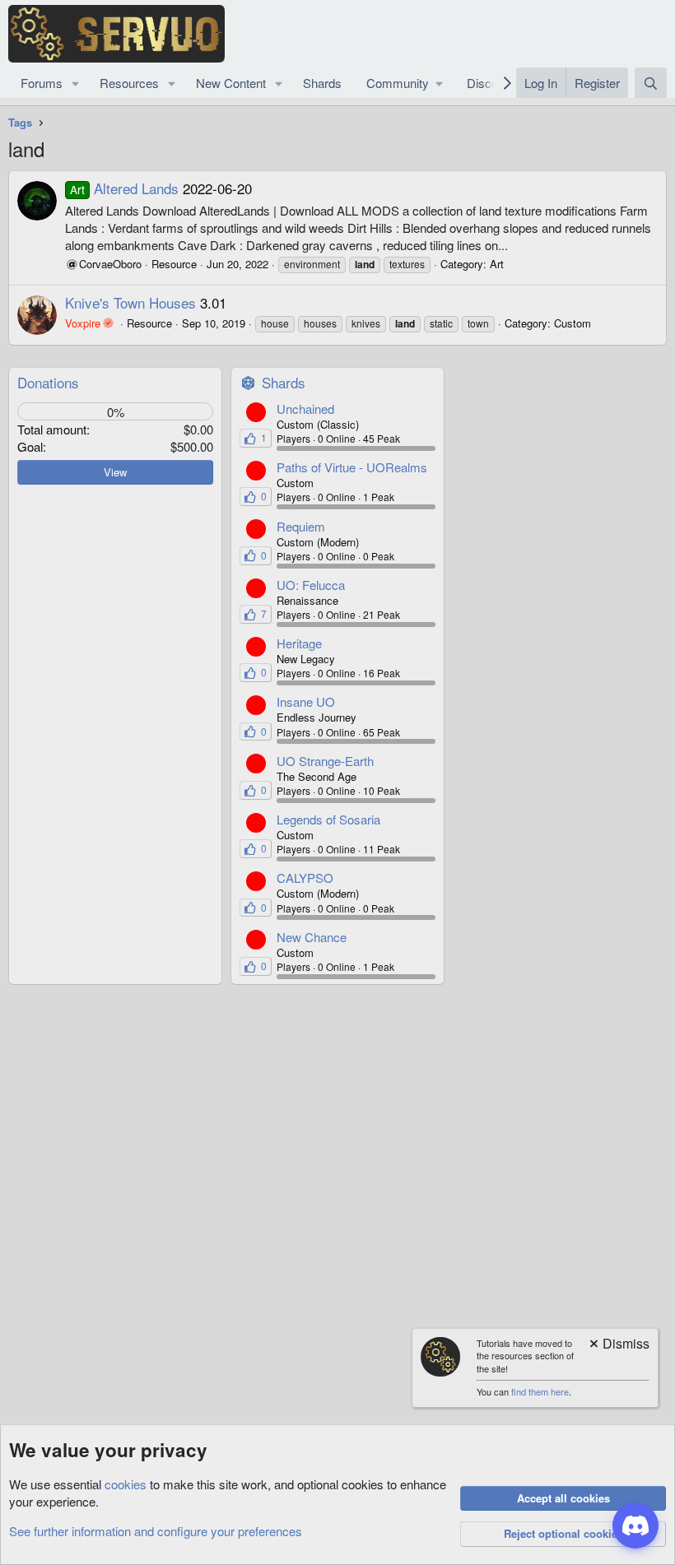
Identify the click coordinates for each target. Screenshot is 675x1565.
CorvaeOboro (110, 264)
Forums (42, 82)
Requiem (301, 526)
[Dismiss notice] (618, 1345)
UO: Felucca (311, 584)
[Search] (651, 82)
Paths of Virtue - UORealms (352, 467)
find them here (540, 1391)
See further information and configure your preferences (155, 1530)
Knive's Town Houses (130, 302)
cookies (126, 1484)
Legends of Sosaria (328, 819)
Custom (572, 323)
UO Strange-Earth (325, 760)
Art (497, 264)
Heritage (299, 643)
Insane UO (306, 701)
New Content (231, 82)
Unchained (305, 408)
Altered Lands (124, 188)
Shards (322, 82)
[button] (75, 82)
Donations (48, 382)
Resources (129, 82)
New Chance (312, 936)
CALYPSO (305, 877)
